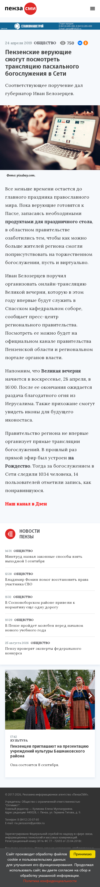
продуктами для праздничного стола (48, 221)
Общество (45, 43)
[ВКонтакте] (80, 43)
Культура (19, 740)
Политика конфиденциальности (50, 881)
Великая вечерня (61, 371)
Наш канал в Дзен (26, 504)
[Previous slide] (11, 695)
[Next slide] (88, 695)
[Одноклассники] (85, 43)
